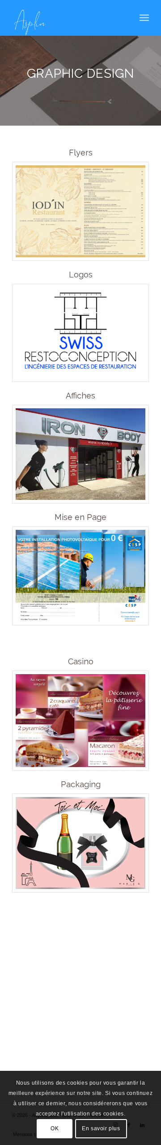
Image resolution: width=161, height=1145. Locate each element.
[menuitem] (144, 18)
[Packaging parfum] (80, 843)
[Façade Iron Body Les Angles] (80, 454)
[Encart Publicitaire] (80, 575)
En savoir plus (101, 1128)
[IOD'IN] (80, 211)
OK (55, 1128)
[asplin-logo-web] (67, 18)
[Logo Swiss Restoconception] (80, 333)
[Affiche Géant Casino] (80, 721)
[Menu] (144, 18)
